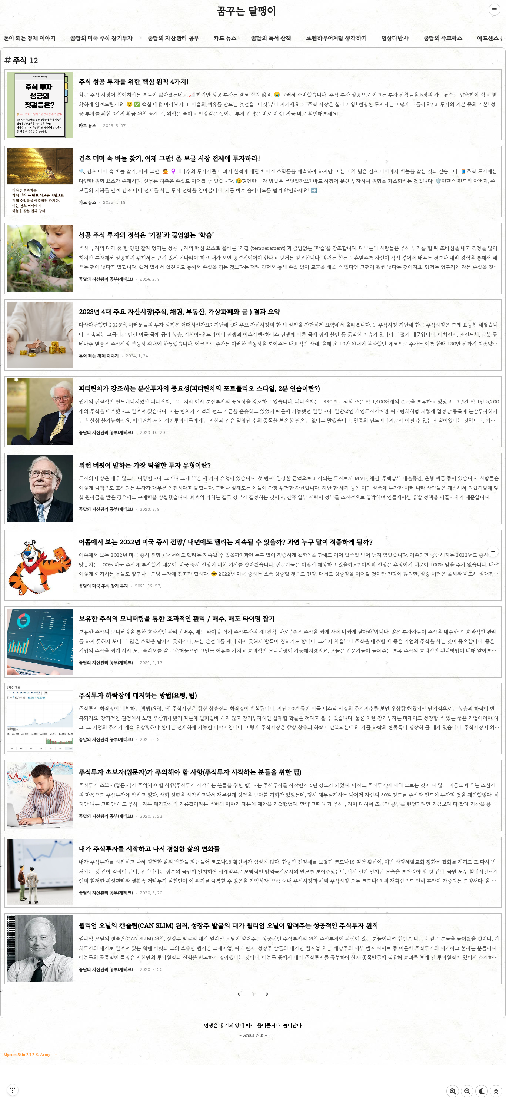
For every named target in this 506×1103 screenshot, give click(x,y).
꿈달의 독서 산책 (271, 38)
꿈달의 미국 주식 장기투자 (101, 38)
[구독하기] (493, 551)
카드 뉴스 (225, 38)
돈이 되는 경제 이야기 (30, 38)
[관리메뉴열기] (12, 1090)
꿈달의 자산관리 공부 (173, 38)
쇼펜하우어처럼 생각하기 (336, 38)
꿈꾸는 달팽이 (247, 11)
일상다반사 (395, 38)
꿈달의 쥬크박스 (443, 38)
